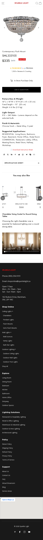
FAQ (3, 479)
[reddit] (19, 154)
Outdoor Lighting (8, 349)
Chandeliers (7, 315)
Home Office (6, 397)
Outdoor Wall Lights (10, 358)
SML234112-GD (21, 204)
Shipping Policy (7, 448)
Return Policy (7, 444)
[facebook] (4, 154)
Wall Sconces (7, 337)
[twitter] (8, 154)
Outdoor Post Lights (10, 362)
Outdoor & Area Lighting (11, 429)
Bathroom (6, 393)
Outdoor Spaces (8, 405)
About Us (5, 471)
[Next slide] (38, 27)
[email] (34, 154)
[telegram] (26, 154)
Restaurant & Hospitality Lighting (14, 417)
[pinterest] (15, 154)
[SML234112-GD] (21, 192)
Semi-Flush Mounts (10, 328)
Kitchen (4, 390)
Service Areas (7, 491)
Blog (4, 487)
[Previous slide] (4, 27)
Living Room (6, 378)
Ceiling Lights (7, 311)
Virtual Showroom (8, 483)
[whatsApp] (23, 154)
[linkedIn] (11, 154)
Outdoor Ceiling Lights (11, 353)
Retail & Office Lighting (10, 421)
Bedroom (5, 386)
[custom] (24, 532)
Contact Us (6, 475)
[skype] (30, 154)
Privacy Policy (7, 456)
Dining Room (7, 382)
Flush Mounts (8, 324)
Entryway (5, 401)
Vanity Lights (7, 341)
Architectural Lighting (9, 433)
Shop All (5, 366)
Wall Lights (6, 332)
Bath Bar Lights (8, 345)
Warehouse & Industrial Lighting (13, 425)
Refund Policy (7, 452)
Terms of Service (8, 460)
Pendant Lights (8, 320)
